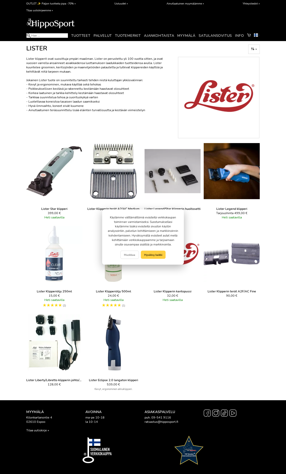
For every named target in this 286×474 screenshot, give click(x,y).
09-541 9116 (161, 417)
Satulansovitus (215, 35)
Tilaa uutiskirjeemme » (39, 10)
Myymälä (186, 35)
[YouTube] (232, 414)
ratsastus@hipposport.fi (161, 422)
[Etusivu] (50, 28)
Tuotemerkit (128, 35)
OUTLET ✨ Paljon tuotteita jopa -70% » (51, 3)
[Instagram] (215, 414)
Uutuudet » (121, 3)
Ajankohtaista (159, 35)
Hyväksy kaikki (153, 255)
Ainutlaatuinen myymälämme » (185, 3)
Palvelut (103, 35)
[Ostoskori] (249, 35)
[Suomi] (257, 35)
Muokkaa (129, 255)
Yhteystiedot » (251, 3)
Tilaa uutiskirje (36, 430)
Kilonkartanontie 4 (39, 417)
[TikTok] (224, 414)
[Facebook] (207, 414)
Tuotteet (80, 35)
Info (239, 35)
